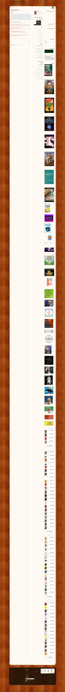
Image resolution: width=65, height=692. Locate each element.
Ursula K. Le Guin (49, 488)
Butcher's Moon (48, 494)
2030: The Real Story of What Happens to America (49, 542)
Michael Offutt (40, 51)
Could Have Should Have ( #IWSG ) (38, 55)
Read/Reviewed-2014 (51, 428)
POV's (29, 671)
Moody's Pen (36, 671)
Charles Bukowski (48, 538)
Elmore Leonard (48, 467)
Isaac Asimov (48, 459)
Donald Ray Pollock (48, 545)
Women (47, 537)
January (40, 37)
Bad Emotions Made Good (40, 69)
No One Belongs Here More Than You (48, 607)
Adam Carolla (46, 551)
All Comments (47, 42)
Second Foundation (48, 505)
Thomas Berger (48, 639)
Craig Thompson (48, 561)
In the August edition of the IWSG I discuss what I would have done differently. (38, 52)
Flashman (48, 577)
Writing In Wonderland (39, 45)
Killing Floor (48, 469)
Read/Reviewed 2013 (51, 450)
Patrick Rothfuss (49, 589)
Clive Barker (48, 438)
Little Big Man (48, 638)
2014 (41, 38)
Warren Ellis (48, 502)
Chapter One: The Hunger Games (39, 70)
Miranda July (48, 608)
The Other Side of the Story (39, 48)
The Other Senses (41, 66)
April (40, 33)
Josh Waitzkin (48, 482)
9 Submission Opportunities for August (39, 46)
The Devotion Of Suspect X (48, 581)
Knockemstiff (48, 544)
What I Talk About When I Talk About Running (49, 635)
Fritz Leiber (48, 642)
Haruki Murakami (49, 554)
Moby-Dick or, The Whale (48, 452)
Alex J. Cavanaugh (40, 56)
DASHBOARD (53, 45)
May (40, 29)
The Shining (48, 455)
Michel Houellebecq (49, 614)
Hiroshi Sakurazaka (49, 524)
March (40, 34)
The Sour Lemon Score (48, 624)
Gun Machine (48, 501)
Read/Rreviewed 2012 (51, 535)
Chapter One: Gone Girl (40, 76)
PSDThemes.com (40, 686)
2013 (41, 39)
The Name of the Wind (48, 588)
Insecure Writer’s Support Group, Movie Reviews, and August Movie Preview (38, 58)
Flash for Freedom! (48, 592)
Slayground (48, 645)
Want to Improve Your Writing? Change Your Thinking (39, 49)
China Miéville (48, 632)
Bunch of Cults (15, 10)
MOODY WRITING (18, 1)
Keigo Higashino (49, 582)
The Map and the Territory (48, 613)
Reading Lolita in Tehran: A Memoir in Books (48, 463)
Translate (31, 679)
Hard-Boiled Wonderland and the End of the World (49, 553)
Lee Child (48, 470)
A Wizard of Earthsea (48, 487)
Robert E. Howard (49, 492)
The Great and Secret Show (48, 437)
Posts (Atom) (15, 44)
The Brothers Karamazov (48, 603)
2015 (41, 28)
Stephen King (48, 434)
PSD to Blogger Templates (25, 686)
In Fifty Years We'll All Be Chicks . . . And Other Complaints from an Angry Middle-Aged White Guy (50, 549)
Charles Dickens (49, 474)
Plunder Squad (48, 476)
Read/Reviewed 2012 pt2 (50, 600)
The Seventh (48, 563)
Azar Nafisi (48, 464)
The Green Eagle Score (48, 571)
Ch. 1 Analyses (32, 671)
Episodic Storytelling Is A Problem (39, 73)
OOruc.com (32, 686)
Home (26, 671)
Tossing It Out (40, 54)
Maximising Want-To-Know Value (38, 30)
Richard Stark (48, 477)
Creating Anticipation (41, 77)
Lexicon (47, 430)
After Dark (48, 609)
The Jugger (48, 556)
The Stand (48, 574)
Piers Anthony (48, 513)
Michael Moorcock (48, 618)
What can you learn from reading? (39, 79)
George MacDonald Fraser (49, 442)
